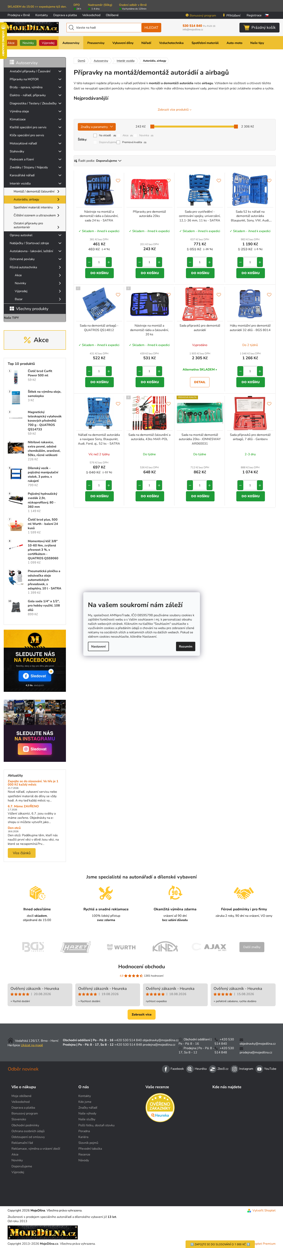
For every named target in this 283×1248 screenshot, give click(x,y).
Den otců (14, 828)
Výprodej (21, 291)
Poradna (84, 1131)
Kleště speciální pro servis (28, 127)
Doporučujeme (108, 142)
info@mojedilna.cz (193, 29)
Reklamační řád (22, 1143)
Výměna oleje (19, 111)
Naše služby (86, 1119)
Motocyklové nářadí (23, 143)
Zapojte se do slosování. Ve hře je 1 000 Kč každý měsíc (33, 783)
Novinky (20, 283)
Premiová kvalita (134, 142)
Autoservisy (27, 63)
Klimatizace (18, 119)
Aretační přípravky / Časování (30, 71)
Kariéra (83, 1137)
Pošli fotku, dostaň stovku (96, 1125)
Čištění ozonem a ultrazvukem (35, 215)
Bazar (19, 299)
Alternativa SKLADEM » (200, 369)
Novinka (146, 135)
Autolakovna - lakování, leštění (31, 251)
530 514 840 (199, 26)
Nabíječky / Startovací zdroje (29, 243)
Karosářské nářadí (22, 175)
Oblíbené (112, 15)
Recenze (84, 1154)
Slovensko (18, 1119)
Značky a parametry (94, 127)
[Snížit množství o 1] (89, 262)
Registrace (254, 15)
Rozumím (185, 646)
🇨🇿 (267, 15)
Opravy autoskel (21, 235)
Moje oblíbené (21, 1096)
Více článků (22, 853)
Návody (83, 1160)
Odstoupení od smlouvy (28, 1137)
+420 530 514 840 (128, 1040)
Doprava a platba (65, 15)
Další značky (251, 947)
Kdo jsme (84, 1102)
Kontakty (41, 15)
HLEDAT (151, 27)
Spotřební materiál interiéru (33, 207)
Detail (199, 382)
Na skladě (107, 135)
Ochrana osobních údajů (28, 1131)
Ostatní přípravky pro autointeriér (28, 225)
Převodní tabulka (90, 1149)
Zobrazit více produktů (173, 109)
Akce (18, 275)
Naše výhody (87, 1113)
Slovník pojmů (88, 1143)
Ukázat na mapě (32, 1045)
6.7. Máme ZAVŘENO (23, 806)
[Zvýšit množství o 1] (109, 262)
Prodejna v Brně (19, 15)
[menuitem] (11, 43)
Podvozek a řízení (22, 159)
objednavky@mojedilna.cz (161, 1040)
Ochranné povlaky (22, 259)
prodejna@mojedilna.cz (159, 1045)
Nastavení (98, 646)
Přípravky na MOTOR (24, 79)
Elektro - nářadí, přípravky (28, 95)
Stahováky (17, 151)
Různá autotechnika (23, 267)
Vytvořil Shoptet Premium (257, 1244)
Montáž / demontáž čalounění (34, 191)
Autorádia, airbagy (26, 199)
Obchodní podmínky (25, 1125)
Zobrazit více (142, 1014)
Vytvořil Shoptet (264, 1210)
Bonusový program (203, 15)
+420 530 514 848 (128, 1045)
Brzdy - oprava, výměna (26, 87)
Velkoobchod (91, 15)
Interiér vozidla (20, 183)
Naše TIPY (11, 318)
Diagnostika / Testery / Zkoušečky (33, 103)
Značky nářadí (87, 1108)
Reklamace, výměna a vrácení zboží (35, 1149)
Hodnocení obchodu (141, 966)
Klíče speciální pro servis (27, 135)
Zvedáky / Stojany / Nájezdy (29, 167)
